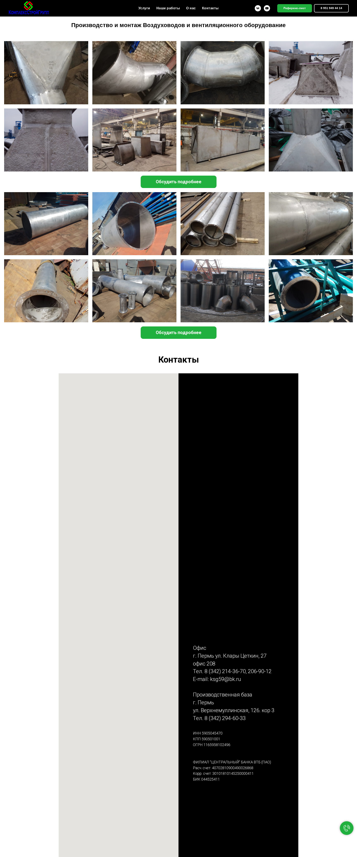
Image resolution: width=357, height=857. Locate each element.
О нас (191, 8)
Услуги (144, 8)
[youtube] (267, 8)
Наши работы (168, 8)
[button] (179, 182)
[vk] (258, 8)
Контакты (210, 8)
